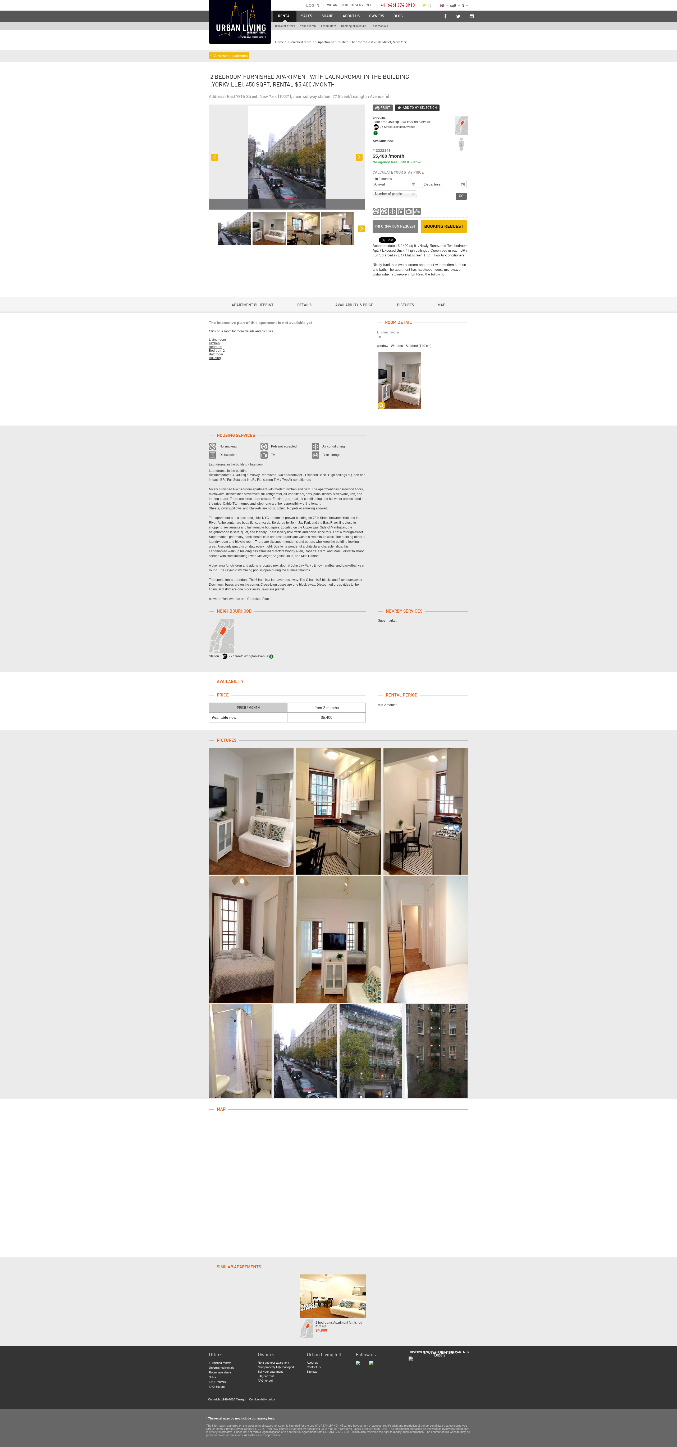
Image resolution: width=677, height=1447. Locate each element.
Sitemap (312, 1371)
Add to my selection (420, 107)
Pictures (405, 305)
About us (351, 16)
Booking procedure (353, 26)
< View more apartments (229, 56)
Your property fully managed (276, 1367)
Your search (308, 26)
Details (304, 305)
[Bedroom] (251, 939)
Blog (398, 16)
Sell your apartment (270, 1371)
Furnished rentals (220, 1362)
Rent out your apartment (273, 1362)
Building (215, 358)
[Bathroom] (240, 1051)
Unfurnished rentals (221, 1367)
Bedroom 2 (217, 350)
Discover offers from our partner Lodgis (439, 1354)
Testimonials (379, 26)
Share (327, 16)
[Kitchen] (338, 811)
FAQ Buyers (217, 1386)
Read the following (430, 274)
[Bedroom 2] (338, 939)
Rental (285, 16)
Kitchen (214, 343)
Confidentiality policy (262, 1399)
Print (385, 107)
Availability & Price (354, 305)
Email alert (328, 26)
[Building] (305, 1051)
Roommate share (220, 1372)
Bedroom (215, 347)
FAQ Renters (217, 1381)
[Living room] (251, 811)
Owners (376, 16)
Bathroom (216, 354)
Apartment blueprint (252, 305)
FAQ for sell (265, 1380)
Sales (306, 16)
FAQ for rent (266, 1376)
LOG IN (312, 5)
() (429, 5)
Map (441, 305)
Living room (217, 339)
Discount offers (285, 26)
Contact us (314, 1367)
